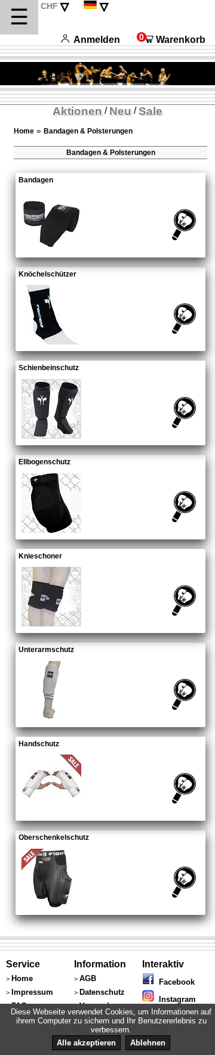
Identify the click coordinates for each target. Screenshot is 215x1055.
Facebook (174, 982)
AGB (87, 978)
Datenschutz (102, 992)
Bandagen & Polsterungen (88, 131)
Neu (120, 111)
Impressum (32, 992)
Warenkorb (171, 40)
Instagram (175, 999)
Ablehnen (147, 1042)
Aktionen (77, 111)
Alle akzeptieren (86, 1042)
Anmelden (97, 40)
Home (24, 131)
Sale (150, 111)
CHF (49, 6)
